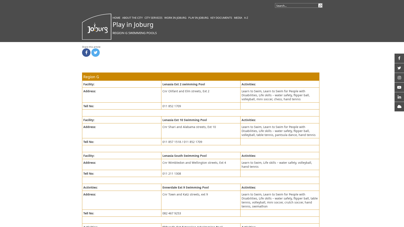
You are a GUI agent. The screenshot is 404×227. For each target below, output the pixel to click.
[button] (320, 5)
